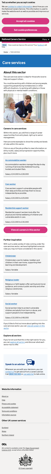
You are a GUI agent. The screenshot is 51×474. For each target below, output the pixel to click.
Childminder (10, 256)
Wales (4, 431)
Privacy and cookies (9, 404)
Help (3, 400)
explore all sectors (17, 342)
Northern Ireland (8, 435)
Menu (44, 39)
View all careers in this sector (25, 229)
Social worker (11, 304)
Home (6, 52)
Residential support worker (17, 208)
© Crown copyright (25, 468)
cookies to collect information (20, 6)
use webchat (28, 374)
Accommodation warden (15, 160)
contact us (9, 372)
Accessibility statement (10, 407)
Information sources (9, 415)
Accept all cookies (25, 21)
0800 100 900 (15, 374)
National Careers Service (14, 39)
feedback (41, 45)
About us (5, 396)
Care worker (10, 184)
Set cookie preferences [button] (25, 30)
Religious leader (12, 280)
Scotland (5, 428)
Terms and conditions (9, 411)
